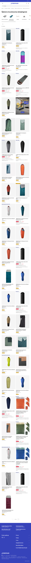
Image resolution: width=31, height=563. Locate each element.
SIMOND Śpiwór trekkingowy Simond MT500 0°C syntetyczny (8, 88)
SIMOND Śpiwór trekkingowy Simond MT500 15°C (8, 242)
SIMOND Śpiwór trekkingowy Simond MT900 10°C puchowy (8, 198)
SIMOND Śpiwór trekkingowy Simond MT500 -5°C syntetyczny (8, 262)
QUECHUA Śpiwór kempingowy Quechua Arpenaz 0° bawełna (21, 330)
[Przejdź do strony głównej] (14, 3)
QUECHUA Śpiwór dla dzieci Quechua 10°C (8, 391)
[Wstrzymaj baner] (27, 1)
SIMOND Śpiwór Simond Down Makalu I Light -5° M (8, 306)
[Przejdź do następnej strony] (18, 519)
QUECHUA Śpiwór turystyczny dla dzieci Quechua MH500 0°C (22, 178)
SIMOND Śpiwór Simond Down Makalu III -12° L (8, 370)
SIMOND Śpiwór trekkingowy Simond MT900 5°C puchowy (8, 330)
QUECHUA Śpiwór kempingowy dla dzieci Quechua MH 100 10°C (7, 285)
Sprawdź (22, 112)
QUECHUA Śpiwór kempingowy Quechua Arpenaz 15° (7, 487)
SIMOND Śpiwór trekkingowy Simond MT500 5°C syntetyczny (8, 66)
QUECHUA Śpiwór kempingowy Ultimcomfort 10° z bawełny (7, 178)
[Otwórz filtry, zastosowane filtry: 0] (3, 24)
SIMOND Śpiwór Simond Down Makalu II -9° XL (8, 462)
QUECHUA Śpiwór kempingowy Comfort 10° (7, 43)
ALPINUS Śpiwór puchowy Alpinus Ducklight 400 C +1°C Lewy (7, 155)
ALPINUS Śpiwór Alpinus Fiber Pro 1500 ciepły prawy (8, 411)
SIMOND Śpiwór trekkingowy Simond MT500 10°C (22, 242)
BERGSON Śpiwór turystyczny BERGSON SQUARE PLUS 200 (22, 88)
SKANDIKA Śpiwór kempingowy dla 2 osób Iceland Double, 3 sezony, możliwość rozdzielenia (22, 412)
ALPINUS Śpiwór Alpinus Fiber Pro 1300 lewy (22, 155)
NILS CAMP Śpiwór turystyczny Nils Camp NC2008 (21, 66)
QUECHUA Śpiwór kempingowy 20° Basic (22, 198)
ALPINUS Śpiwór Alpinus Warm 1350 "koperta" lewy (22, 262)
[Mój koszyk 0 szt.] (28, 3)
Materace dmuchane (5, 19)
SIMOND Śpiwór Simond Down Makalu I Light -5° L (22, 285)
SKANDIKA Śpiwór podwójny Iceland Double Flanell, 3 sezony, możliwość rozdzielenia (22, 462)
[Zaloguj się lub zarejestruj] (26, 3)
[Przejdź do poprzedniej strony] (13, 519)
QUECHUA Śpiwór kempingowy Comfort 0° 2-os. (7, 350)
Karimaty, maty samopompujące (11, 20)
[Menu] (3, 3)
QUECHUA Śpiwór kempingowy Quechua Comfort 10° (21, 350)
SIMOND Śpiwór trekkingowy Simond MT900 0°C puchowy (8, 113)
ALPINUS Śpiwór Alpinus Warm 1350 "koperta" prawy (22, 43)
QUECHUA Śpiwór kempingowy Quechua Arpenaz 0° (7, 133)
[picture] (8, 35)
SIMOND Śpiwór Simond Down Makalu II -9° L (8, 219)
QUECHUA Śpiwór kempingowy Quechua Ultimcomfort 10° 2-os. (21, 370)
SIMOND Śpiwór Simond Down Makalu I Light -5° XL (22, 391)
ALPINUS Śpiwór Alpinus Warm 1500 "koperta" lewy (22, 306)
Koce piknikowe (24, 19)
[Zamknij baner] (28, 1)
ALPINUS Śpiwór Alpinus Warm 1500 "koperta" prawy (22, 487)
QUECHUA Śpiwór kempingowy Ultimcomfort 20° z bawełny (7, 437)
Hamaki (18, 19)
